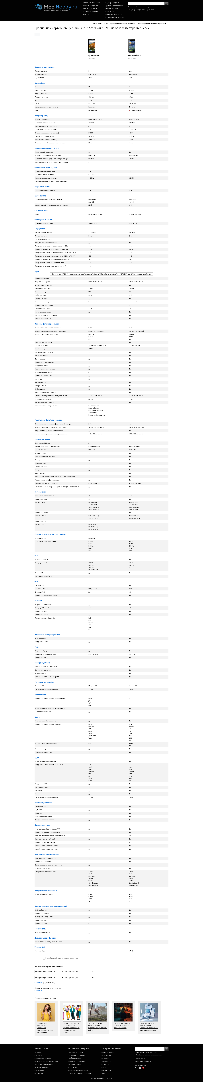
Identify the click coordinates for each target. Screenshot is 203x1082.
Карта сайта (39, 1070)
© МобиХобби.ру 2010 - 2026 (101, 1079)
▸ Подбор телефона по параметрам (141, 10)
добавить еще (50, 983)
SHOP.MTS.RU (106, 1055)
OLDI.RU (104, 1073)
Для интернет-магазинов (44, 1064)
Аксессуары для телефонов (78, 1070)
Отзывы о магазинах (90, 11)
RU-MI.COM (105, 1064)
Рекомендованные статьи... (47, 998)
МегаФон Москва (108, 1052)
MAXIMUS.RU (106, 1070)
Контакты (38, 1055)
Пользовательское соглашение (46, 1061)
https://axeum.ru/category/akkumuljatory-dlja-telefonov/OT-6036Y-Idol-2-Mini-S (108, 274)
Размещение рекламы (43, 1058)
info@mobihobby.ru (144, 1061)
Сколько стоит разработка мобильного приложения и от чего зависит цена (45, 1027)
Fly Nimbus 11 (93, 55)
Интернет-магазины (111, 1048)
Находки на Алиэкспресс (114, 17)
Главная (94, 23)
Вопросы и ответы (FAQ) (114, 14)
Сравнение (103, 23)
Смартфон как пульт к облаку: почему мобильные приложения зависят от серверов (149, 1026)
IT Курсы (86, 14)
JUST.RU (104, 1067)
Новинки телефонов (90, 6)
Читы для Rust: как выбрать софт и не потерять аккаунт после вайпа (97, 1026)
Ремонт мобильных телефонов (79, 1073)
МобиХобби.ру (41, 1048)
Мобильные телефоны (91, 3)
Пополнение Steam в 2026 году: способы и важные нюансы (122, 1025)
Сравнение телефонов (114, 6)
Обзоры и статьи (111, 8)
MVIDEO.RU (105, 1058)
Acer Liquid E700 (134, 55)
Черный (94, 110)
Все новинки (56, 988)
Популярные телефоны (91, 8)
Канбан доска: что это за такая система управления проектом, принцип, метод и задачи (71, 1027)
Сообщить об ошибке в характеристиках (62, 958)
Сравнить (38, 982)
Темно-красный (136, 110)
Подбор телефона (112, 3)
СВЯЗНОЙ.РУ (106, 1061)
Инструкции (109, 11)
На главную (39, 1073)
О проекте (38, 1052)
